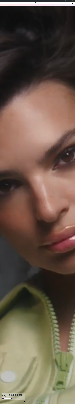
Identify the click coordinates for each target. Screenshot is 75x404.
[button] (20, 0)
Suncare (34, 5)
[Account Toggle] (68, 3)
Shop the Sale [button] (5, 398)
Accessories (29, 5)
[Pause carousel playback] (24, 402)
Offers (49, 5)
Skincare (23, 5)
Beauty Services (55, 5)
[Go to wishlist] (70, 3)
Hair (45, 5)
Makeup (18, 5)
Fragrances (40, 5)
